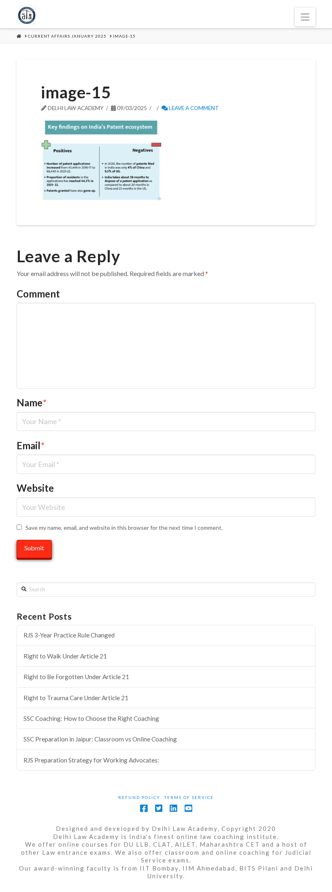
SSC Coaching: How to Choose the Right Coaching (91, 718)
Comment (38, 293)
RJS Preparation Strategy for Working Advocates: (91, 760)
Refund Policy (139, 797)
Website (35, 488)
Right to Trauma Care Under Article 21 (75, 697)
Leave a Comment (193, 107)
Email (31, 445)
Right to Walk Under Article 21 (65, 656)
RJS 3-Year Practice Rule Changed (69, 635)
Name (32, 402)
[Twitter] (158, 808)
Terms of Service (189, 797)
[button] (305, 17)
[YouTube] (188, 808)
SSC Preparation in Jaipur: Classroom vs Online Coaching (100, 739)
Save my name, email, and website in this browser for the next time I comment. (124, 527)
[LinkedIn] (173, 808)
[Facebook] (143, 808)
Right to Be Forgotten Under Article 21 (76, 676)
